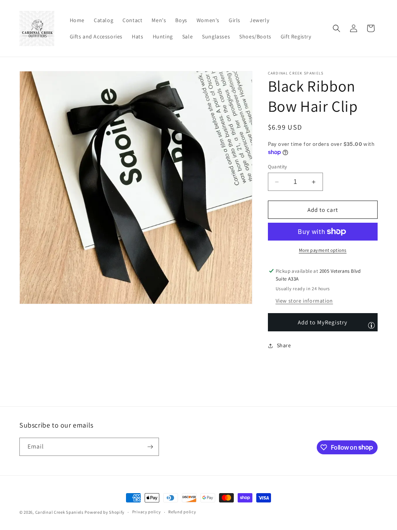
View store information (304, 300)
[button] (336, 28)
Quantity (277, 166)
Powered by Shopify (104, 512)
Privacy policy (146, 511)
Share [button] (284, 345)
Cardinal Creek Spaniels (59, 512)
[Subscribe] (150, 447)
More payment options (323, 250)
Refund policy (182, 511)
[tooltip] (371, 325)
